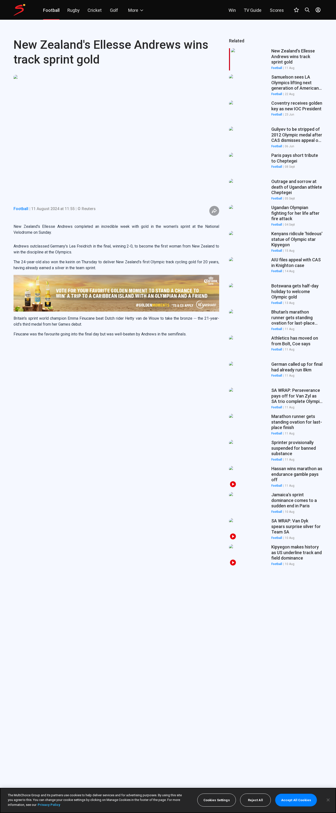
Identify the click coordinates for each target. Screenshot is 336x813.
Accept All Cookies (296, 800)
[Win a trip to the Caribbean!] (116, 293)
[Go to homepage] (19, 10)
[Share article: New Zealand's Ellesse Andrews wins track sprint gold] (214, 211)
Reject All (255, 800)
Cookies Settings (216, 800)
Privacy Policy (49, 805)
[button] (275, 85)
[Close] (328, 800)
